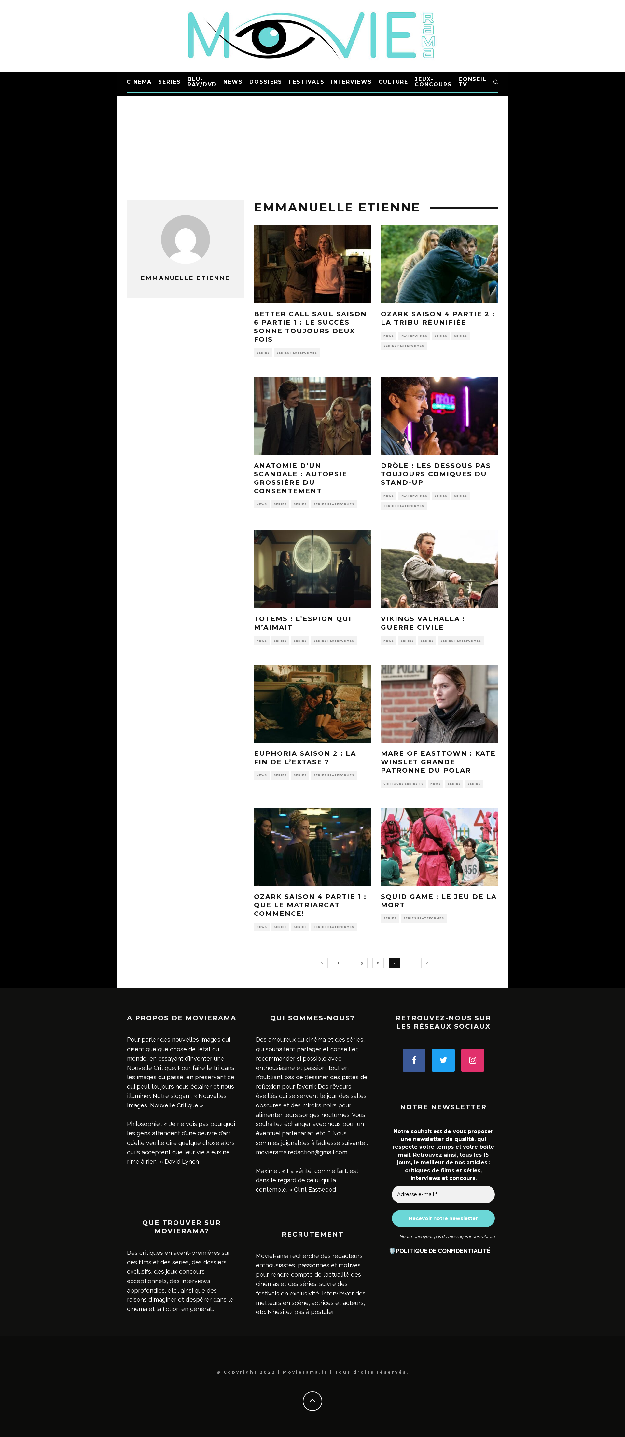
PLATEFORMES (414, 335)
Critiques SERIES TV (403, 783)
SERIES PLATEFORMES (296, 352)
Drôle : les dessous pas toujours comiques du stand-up (436, 474)
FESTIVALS (306, 82)
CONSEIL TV (472, 82)
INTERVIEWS (351, 82)
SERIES (169, 82)
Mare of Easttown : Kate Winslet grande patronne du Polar (438, 762)
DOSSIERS (265, 82)
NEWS (233, 82)
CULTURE (393, 82)
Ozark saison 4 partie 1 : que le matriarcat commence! (310, 905)
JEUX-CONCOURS (433, 82)
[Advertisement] (312, 141)
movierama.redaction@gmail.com (301, 1152)
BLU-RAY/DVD (202, 82)
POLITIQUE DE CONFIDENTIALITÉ (443, 1250)
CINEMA (139, 82)
